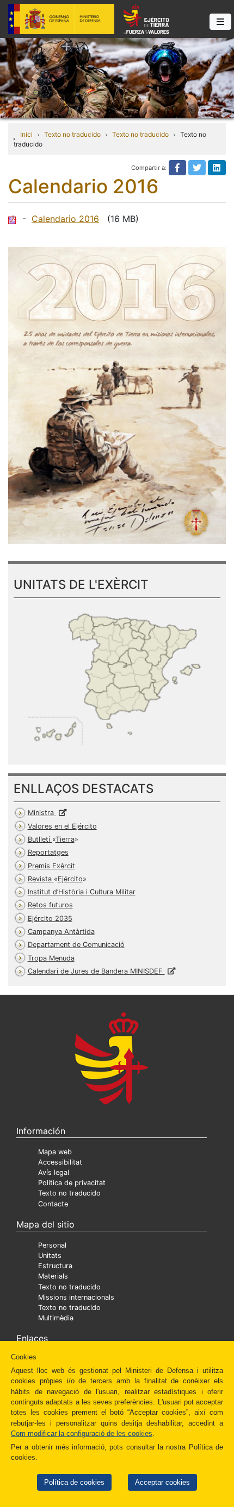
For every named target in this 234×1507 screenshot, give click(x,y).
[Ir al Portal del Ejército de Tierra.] (117, 77)
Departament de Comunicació (76, 944)
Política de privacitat (72, 1183)
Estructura (55, 1266)
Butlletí (51, 839)
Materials (53, 1276)
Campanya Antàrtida (61, 931)
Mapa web (55, 1152)
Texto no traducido (72, 134)
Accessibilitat (60, 1162)
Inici (26, 134)
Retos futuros (50, 905)
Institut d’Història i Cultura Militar (82, 892)
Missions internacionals (76, 1297)
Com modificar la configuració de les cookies (81, 1433)
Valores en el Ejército (62, 826)
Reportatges (48, 852)
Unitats (49, 1255)
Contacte (53, 1204)
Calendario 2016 (65, 218)
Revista (55, 879)
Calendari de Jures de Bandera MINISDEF (96, 971)
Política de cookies (74, 1482)
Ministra (42, 813)
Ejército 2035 (50, 918)
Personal (52, 1245)
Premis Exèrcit (51, 866)
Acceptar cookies (162, 1482)
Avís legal (53, 1172)
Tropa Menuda (51, 958)
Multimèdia (55, 1318)
